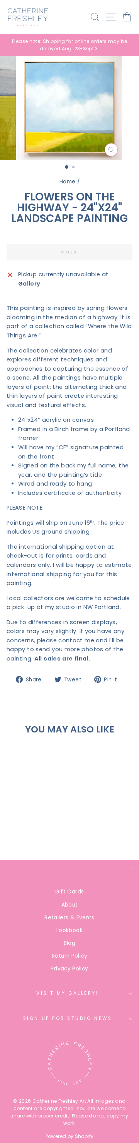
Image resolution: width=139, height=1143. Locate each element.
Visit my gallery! (67, 993)
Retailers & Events (69, 917)
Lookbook (69, 930)
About (69, 905)
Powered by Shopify (70, 1136)
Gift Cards (69, 891)
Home (67, 181)
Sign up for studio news (67, 1018)
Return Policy (69, 956)
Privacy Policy (69, 968)
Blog (69, 943)
